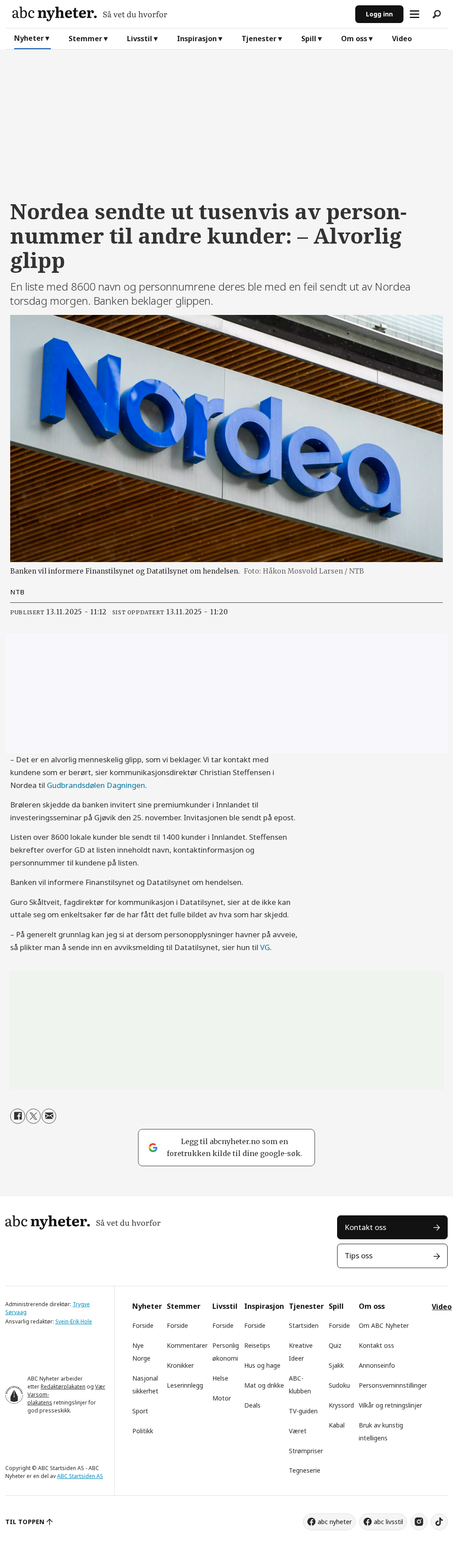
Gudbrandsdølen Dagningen (96, 785)
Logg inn (379, 14)
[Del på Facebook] (17, 1116)
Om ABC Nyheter (384, 1325)
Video (402, 38)
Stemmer (85, 38)
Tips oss (358, 1255)
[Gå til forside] (180, 14)
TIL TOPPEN (24, 1521)
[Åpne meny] (414, 14)
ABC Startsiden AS (80, 1476)
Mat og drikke (264, 1385)
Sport (140, 1411)
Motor (221, 1398)
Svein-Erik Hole (73, 1321)
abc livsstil (388, 1521)
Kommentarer (187, 1345)
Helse (220, 1378)
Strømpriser (306, 1451)
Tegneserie (304, 1470)
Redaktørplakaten (63, 1386)
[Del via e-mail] (49, 1116)
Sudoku (339, 1385)
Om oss (354, 38)
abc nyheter (335, 1521)
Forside (143, 1325)
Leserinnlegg (185, 1385)
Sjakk (336, 1365)
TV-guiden (303, 1411)
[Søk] (437, 14)
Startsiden (304, 1325)
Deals (252, 1405)
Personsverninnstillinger (393, 1385)
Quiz (335, 1345)
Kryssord (341, 1405)
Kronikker (180, 1365)
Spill (308, 38)
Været (298, 1431)
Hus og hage (262, 1365)
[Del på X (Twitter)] (33, 1116)
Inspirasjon (197, 38)
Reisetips (257, 1345)
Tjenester (259, 38)
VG (265, 947)
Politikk (142, 1431)
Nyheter (29, 38)
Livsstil (139, 38)
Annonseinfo (377, 1365)
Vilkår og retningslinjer (390, 1405)
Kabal (337, 1425)
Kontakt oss (365, 1227)
